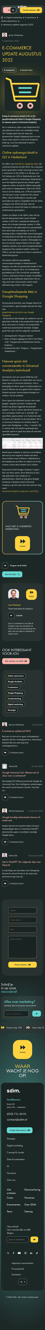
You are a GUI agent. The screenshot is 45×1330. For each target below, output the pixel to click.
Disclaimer (16, 1274)
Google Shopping (15, 693)
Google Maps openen (18, 1130)
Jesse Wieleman (16, 35)
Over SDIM (30, 1204)
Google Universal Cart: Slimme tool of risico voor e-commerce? (20, 774)
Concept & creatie (15, 1152)
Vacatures (11, 1173)
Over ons (11, 1179)
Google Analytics (15, 681)
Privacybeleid (18, 1269)
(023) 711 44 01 (16, 1114)
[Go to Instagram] (25, 1253)
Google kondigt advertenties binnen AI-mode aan (21, 819)
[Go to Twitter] (8, 1253)
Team (9, 1211)
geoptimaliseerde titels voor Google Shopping (18, 313)
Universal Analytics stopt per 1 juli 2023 (20, 491)
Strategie (12, 710)
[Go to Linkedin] (31, 1253)
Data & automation (16, 1159)
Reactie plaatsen (21, 964)
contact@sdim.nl (17, 1119)
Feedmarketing (14, 698)
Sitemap (28, 1211)
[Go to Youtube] (19, 1253)
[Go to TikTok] (37, 1253)
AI (8, 1166)
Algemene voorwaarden (22, 1263)
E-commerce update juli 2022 (16, 731)
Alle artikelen (11, 1191)
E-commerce (9, 70)
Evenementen (14, 1204)
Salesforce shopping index (26, 164)
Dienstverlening (32, 1189)
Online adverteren (9, 21)
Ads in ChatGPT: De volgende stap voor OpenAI (21, 863)
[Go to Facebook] (13, 1253)
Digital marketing (15, 704)
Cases (10, 1197)
